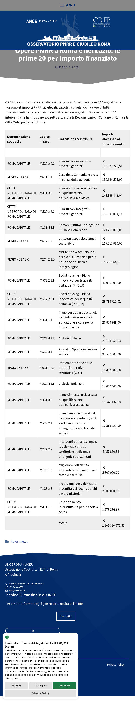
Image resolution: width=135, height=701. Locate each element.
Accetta (64, 685)
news (24, 541)
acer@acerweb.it (17, 590)
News (14, 541)
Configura (40, 685)
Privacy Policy (115, 665)
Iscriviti (65, 616)
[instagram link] (32, 630)
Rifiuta (16, 685)
